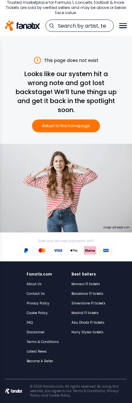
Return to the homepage (66, 125)
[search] (51, 25)
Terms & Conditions (43, 341)
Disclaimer (36, 332)
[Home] (22, 26)
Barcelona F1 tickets (87, 293)
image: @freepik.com (116, 227)
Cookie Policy (37, 313)
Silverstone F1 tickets (88, 303)
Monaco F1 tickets (85, 284)
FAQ (30, 322)
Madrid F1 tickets (85, 313)
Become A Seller (40, 361)
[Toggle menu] (123, 25)
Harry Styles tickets (87, 332)
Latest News (37, 351)
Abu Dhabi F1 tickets (87, 322)
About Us (34, 284)
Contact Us (36, 293)
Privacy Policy (38, 303)
